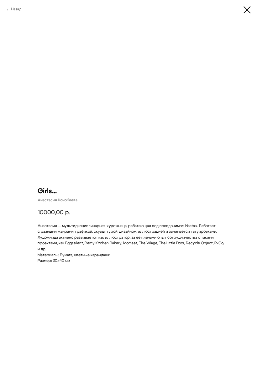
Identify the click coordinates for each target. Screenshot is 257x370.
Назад (16, 9)
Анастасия (47, 226)
